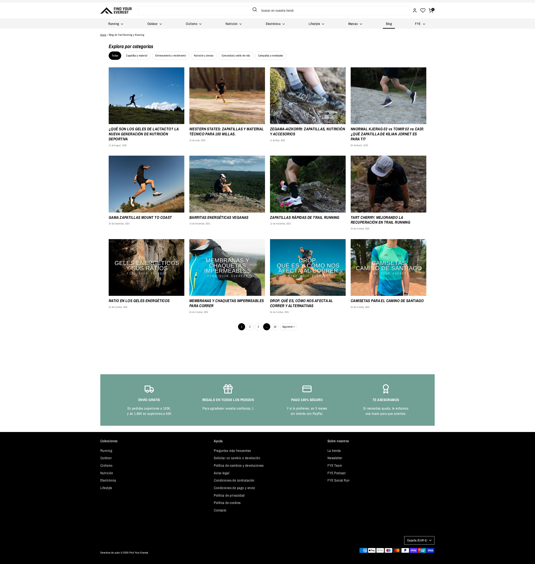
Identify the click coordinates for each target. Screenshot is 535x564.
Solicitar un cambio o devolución (237, 457)
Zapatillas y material (136, 55)
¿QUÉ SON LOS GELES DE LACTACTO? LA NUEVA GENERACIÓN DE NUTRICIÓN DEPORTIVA (143, 134)
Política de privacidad (229, 495)
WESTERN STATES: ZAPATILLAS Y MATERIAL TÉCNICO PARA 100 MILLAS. (226, 132)
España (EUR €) (417, 540)
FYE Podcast (336, 472)
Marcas (353, 23)
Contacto (220, 510)
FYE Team (334, 465)
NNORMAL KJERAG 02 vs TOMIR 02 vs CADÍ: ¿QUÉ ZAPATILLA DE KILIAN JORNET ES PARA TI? (387, 134)
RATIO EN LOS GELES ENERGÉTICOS (139, 300)
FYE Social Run (338, 480)
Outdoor (152, 23)
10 (275, 326)
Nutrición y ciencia (204, 55)
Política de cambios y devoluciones (239, 465)
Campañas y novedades (270, 55)
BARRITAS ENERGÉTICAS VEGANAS (218, 217)
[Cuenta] (414, 10)
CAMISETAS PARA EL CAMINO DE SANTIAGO (387, 300)
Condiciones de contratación (234, 480)
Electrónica (274, 23)
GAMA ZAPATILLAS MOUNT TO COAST (140, 217)
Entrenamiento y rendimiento (170, 55)
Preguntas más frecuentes (232, 450)
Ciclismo (192, 23)
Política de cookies (227, 502)
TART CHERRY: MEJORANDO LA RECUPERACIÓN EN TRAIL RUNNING (380, 220)
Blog (389, 23)
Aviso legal (221, 472)
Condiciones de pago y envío (234, 487)
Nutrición (231, 23)
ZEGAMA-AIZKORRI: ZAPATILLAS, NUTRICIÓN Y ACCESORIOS (307, 132)
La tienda (334, 450)
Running (114, 23)
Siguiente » (288, 326)
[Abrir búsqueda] (254, 9)
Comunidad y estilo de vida (236, 55)
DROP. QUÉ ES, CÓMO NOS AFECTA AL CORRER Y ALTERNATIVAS (301, 303)
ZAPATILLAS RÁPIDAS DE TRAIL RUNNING (304, 217)
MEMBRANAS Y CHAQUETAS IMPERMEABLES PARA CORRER (226, 303)
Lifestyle (315, 23)
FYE (418, 23)
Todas (115, 55)
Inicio (103, 35)
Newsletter (334, 457)
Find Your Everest (138, 552)
